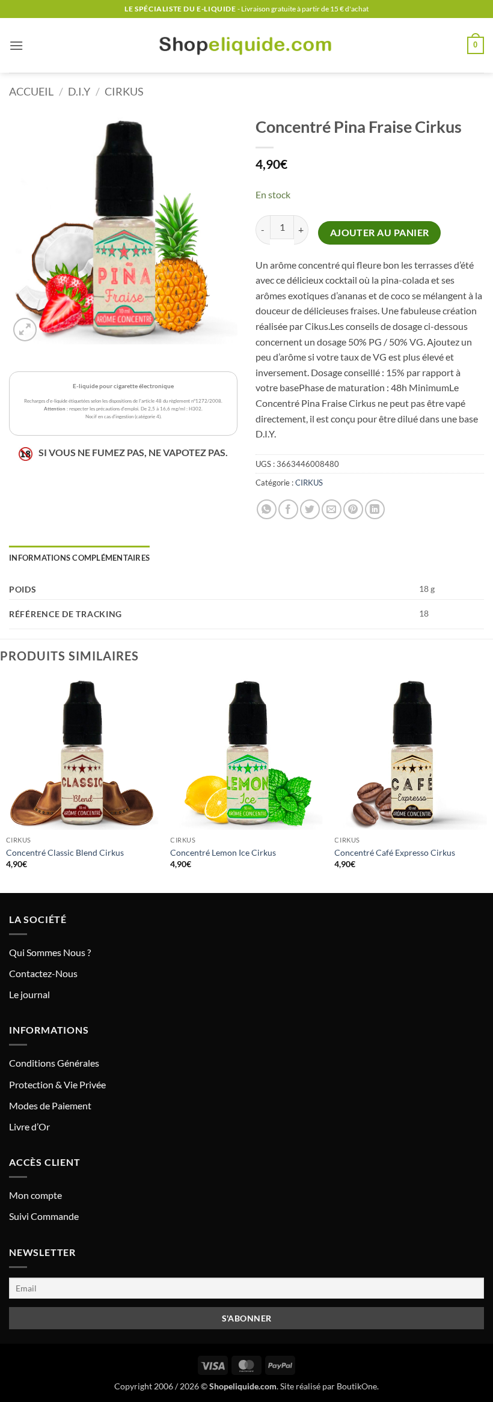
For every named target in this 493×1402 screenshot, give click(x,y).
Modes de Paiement (50, 1105)
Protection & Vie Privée (57, 1084)
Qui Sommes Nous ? (50, 952)
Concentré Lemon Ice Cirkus (223, 852)
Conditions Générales (54, 1062)
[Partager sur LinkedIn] (375, 509)
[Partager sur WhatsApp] (267, 509)
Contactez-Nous (43, 973)
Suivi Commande (44, 1216)
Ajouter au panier (379, 232)
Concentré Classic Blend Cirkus (65, 852)
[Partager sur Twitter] (310, 509)
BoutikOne (357, 1386)
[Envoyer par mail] (331, 509)
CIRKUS (124, 91)
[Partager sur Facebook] (288, 509)
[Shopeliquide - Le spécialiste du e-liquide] (246, 45)
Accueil (31, 91)
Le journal (29, 994)
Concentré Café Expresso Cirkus (394, 852)
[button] (16, 45)
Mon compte (35, 1195)
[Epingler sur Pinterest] (353, 509)
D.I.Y (79, 91)
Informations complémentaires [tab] (79, 557)
